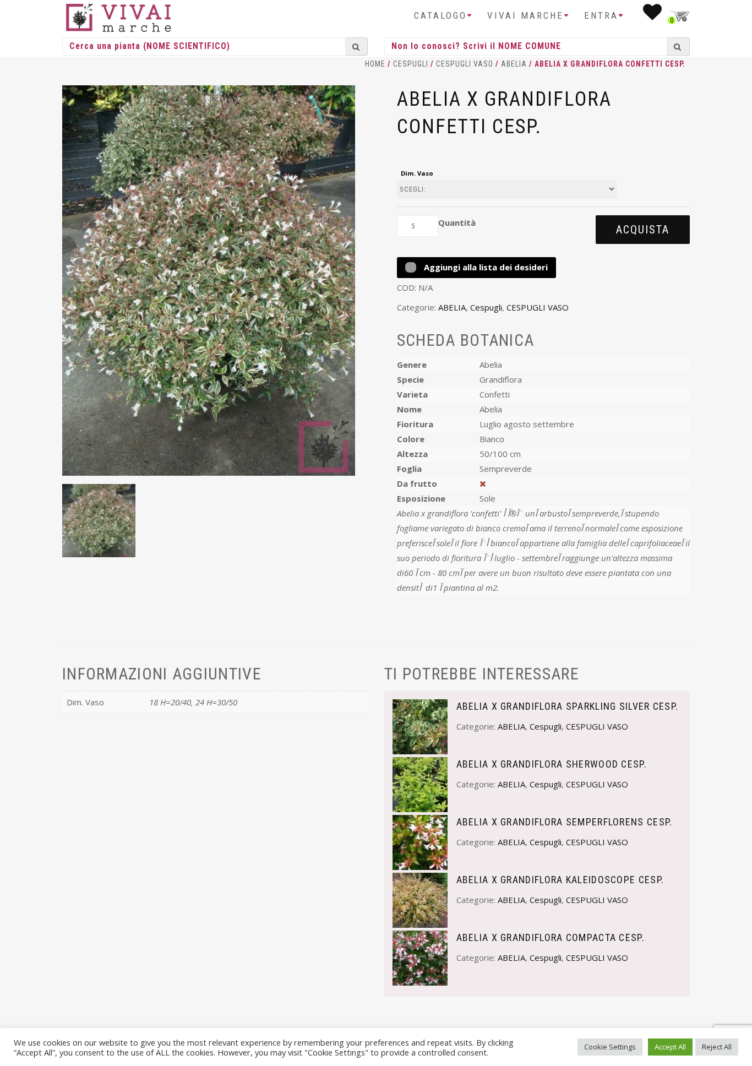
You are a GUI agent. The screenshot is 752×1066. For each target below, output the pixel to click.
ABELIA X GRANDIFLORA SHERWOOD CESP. (551, 764)
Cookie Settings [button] (610, 1047)
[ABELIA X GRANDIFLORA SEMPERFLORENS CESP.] (420, 841)
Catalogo (440, 15)
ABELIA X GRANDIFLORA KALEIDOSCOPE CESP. (560, 879)
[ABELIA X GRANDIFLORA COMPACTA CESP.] (420, 956)
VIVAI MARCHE (525, 15)
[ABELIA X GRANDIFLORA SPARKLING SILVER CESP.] (420, 725)
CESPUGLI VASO (464, 63)
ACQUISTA (642, 229)
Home (375, 63)
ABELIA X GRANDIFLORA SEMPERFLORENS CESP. (564, 822)
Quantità (457, 222)
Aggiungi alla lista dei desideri (485, 267)
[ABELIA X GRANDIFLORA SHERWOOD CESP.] (420, 783)
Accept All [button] (670, 1047)
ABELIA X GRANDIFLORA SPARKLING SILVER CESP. (567, 706)
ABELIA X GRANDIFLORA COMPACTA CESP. (550, 937)
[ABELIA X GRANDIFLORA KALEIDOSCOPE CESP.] (420, 899)
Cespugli (410, 63)
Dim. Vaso (417, 173)
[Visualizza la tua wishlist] (653, 15)
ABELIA (514, 63)
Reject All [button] (717, 1047)
